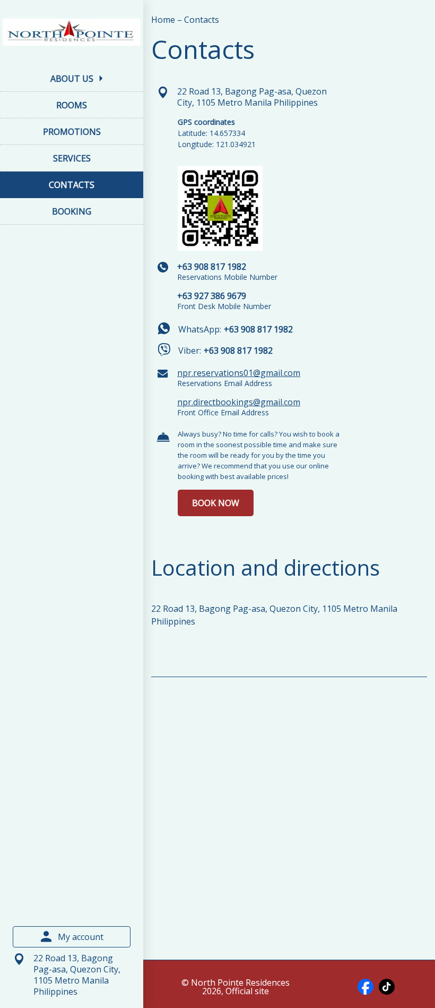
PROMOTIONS (72, 132)
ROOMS (71, 105)
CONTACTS (71, 185)
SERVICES (72, 158)
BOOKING (71, 211)
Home (164, 19)
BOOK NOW (215, 503)
